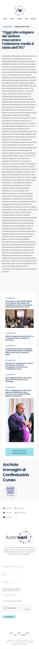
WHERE (33, 19)
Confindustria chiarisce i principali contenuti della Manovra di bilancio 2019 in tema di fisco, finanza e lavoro (19, 351)
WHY (26, 19)
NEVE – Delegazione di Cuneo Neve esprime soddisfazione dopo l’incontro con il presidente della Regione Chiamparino (18, 393)
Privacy (26, 644)
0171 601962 (30, 642)
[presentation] (16, 608)
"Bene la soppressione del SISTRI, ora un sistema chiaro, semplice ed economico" (19, 338)
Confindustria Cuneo (22, 27)
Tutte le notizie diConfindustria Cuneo (19, 452)
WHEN (19, 19)
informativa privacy (14, 601)
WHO (5, 19)
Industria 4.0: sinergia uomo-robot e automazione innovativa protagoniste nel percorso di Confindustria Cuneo (19, 366)
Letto (12, 601)
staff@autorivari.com (17, 644)
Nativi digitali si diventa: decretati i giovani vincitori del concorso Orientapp (18, 380)
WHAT (12, 19)
